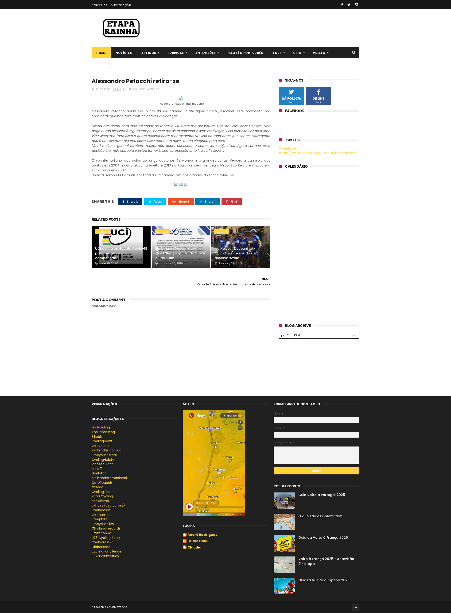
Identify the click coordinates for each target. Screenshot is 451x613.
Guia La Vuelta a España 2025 (324, 580)
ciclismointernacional (109, 478)
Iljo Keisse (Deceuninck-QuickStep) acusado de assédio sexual (235, 253)
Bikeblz (97, 436)
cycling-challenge (106, 551)
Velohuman (101, 514)
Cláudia (194, 547)
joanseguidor (102, 464)
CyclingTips (101, 491)
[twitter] (349, 4)
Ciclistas (139, 89)
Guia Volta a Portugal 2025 (321, 494)
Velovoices (100, 445)
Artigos (148, 53)
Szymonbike (101, 533)
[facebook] (342, 4)
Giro (297, 53)
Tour (277, 53)
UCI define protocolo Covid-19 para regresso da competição (121, 253)
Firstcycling (101, 427)
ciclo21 (97, 468)
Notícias (124, 53)
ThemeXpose (118, 607)
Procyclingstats (104, 455)
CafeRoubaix (102, 482)
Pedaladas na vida (106, 450)
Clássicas (105, 64)
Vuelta (319, 53)
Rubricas (176, 53)
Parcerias (99, 5)
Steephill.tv (100, 519)
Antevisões (205, 53)
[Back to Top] (355, 607)
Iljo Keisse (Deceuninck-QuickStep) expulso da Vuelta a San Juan (180, 253)
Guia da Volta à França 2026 (323, 537)
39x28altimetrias (105, 556)
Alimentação (121, 5)
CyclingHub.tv (103, 459)
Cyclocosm (101, 510)
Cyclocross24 (103, 542)
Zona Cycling (102, 496)
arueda (97, 487)
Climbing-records (106, 528)
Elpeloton (99, 473)
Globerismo (101, 547)
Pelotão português (245, 53)
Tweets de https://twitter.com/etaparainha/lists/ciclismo (317, 150)
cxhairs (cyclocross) (108, 505)
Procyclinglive (103, 524)
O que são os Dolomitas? (320, 516)
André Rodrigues (202, 535)
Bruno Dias (197, 541)
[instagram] (356, 4)
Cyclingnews (102, 441)
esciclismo (100, 501)
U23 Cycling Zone (106, 537)
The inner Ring (103, 432)
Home (101, 53)
